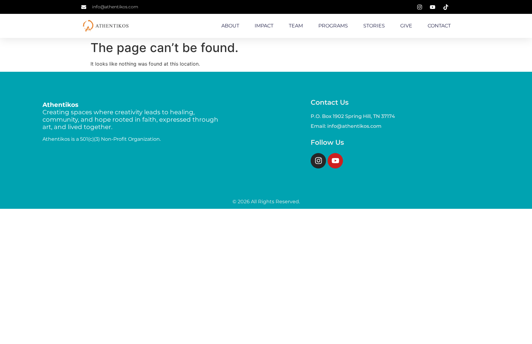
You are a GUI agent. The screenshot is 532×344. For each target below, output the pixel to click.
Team (296, 26)
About (230, 26)
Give (406, 26)
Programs (333, 26)
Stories (374, 26)
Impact (264, 26)
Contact (439, 26)
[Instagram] (318, 160)
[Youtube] (335, 160)
